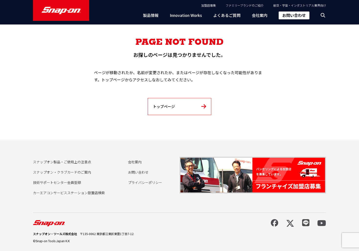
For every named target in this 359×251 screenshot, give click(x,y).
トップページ (164, 106)
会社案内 (259, 15)
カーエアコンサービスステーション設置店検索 (69, 192)
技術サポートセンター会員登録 (57, 182)
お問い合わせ (294, 15)
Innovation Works (186, 15)
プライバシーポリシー (145, 182)
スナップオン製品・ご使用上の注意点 (62, 161)
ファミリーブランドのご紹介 (245, 5)
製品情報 (150, 15)
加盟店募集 (208, 5)
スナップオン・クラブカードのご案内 (62, 172)
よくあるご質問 (227, 15)
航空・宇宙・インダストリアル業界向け (299, 5)
